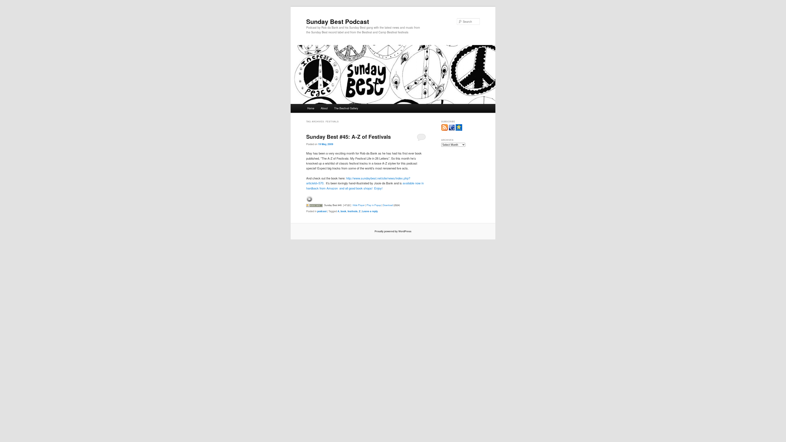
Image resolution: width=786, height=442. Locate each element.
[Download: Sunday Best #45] (314, 205)
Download (388, 205)
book (343, 211)
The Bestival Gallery (346, 108)
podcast (322, 211)
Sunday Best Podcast (337, 21)
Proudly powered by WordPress (393, 231)
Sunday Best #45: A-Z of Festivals (348, 136)
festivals (353, 211)
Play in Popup (374, 205)
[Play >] (309, 199)
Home (310, 108)
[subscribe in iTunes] (459, 130)
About (324, 108)
